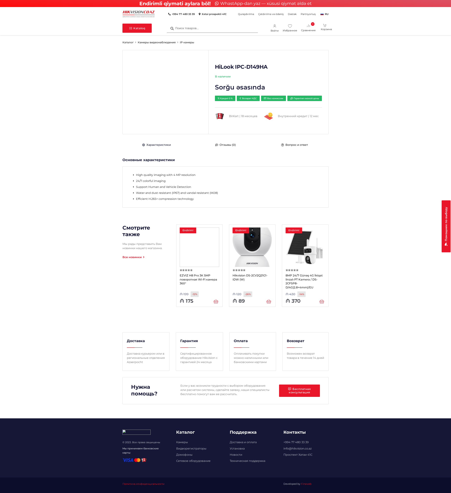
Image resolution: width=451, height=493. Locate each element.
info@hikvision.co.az (297, 448)
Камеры (182, 442)
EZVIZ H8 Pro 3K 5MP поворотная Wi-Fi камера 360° (198, 279)
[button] (297, 14)
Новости (236, 454)
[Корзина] (325, 28)
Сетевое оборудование (193, 461)
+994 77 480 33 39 (296, 442)
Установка (237, 448)
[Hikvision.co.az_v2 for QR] (138, 14)
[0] (311, 28)
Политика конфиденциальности (143, 483)
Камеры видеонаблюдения (157, 42)
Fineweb (306, 483)
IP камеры (187, 42)
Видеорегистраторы (191, 448)
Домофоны (184, 454)
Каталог (128, 42)
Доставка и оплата (243, 442)
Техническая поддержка (247, 461)
